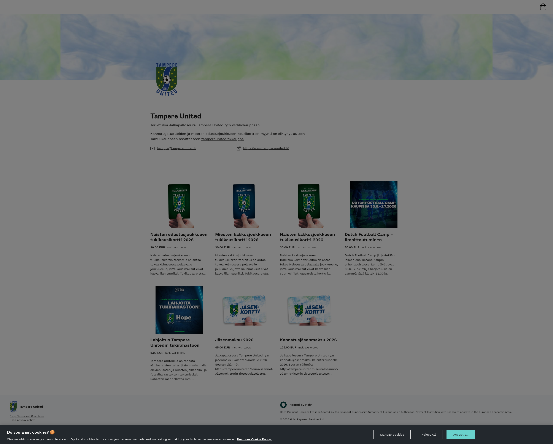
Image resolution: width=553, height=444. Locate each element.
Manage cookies (392, 434)
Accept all (460, 434)
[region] (276, 434)
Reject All (428, 434)
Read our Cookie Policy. (254, 439)
